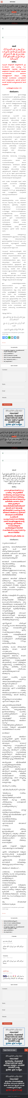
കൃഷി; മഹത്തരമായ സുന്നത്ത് (10, 355)
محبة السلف (6, 971)
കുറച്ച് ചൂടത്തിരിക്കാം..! (9, 353)
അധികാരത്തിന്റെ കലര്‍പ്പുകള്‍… (11, 921)
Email (3, 391)
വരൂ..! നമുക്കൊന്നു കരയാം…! (10, 359)
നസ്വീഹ (4, 342)
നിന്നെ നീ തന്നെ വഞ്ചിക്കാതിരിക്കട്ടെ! (12, 357)
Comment (4, 370)
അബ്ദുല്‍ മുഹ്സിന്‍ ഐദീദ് (17, 16)
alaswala (19, 1096)
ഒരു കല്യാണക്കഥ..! (8, 361)
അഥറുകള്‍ (14, 436)
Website (4, 398)
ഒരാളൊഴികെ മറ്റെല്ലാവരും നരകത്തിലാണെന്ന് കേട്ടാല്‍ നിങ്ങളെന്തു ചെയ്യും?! (14, 351)
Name (3, 384)
